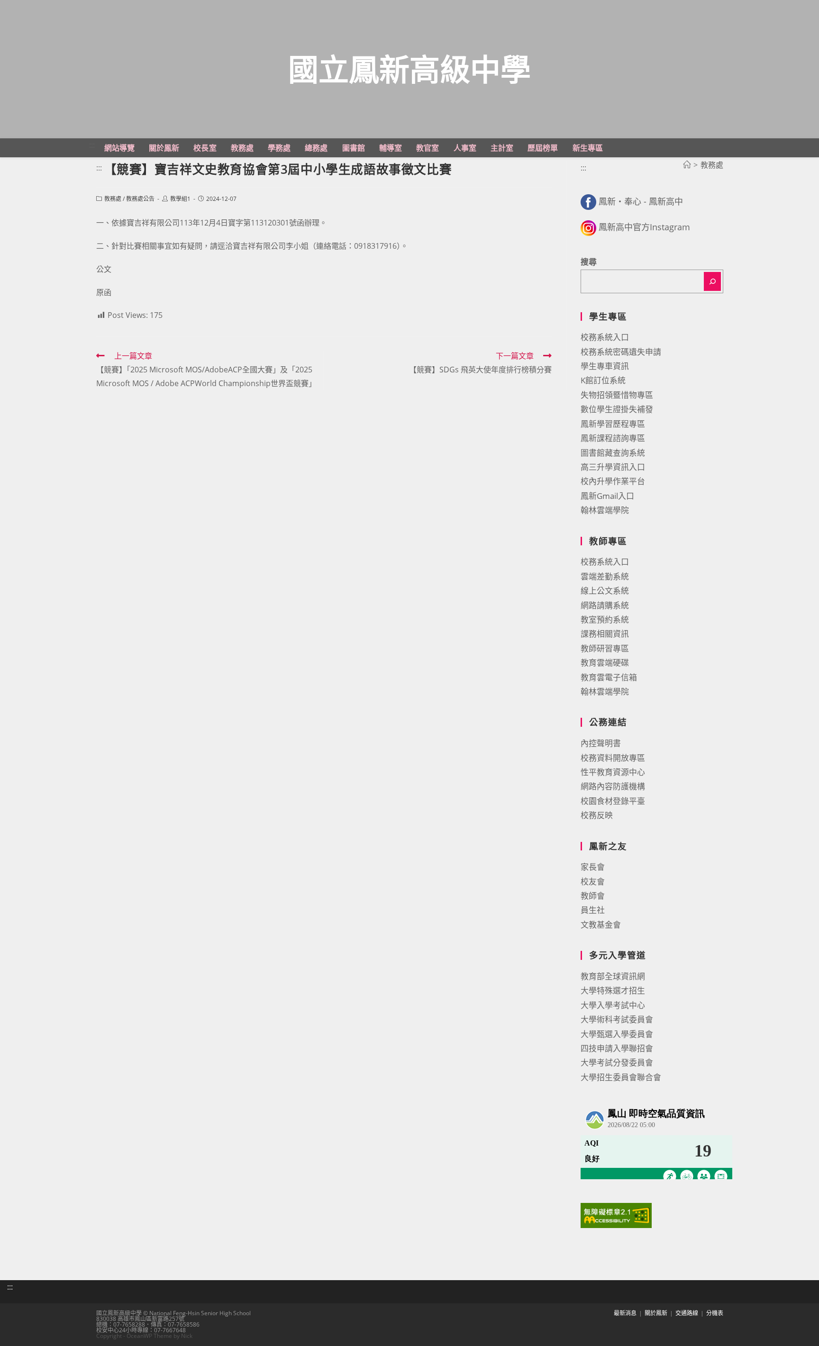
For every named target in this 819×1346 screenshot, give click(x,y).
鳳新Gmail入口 (607, 495)
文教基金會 (601, 924)
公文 (103, 269)
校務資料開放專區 (613, 757)
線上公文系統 (605, 590)
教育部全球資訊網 (613, 976)
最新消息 (625, 1313)
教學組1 (180, 199)
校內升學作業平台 (613, 481)
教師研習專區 (605, 648)
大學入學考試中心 (613, 1005)
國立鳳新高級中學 (409, 69)
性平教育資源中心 (613, 772)
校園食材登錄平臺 (613, 800)
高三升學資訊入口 (613, 466)
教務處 (112, 199)
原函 (103, 292)
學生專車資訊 (605, 366)
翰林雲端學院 (605, 510)
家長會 (593, 866)
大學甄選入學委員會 (617, 1034)
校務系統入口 (605, 337)
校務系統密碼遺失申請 (621, 351)
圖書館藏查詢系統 (613, 452)
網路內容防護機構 (613, 786)
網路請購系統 (605, 605)
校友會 (593, 881)
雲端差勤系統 (605, 576)
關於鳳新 (656, 1313)
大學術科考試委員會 (617, 1019)
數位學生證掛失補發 (617, 409)
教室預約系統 (605, 619)
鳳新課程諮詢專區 (613, 438)
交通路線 (686, 1313)
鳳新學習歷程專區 (613, 423)
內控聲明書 (601, 743)
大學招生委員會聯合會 (621, 1077)
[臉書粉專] (588, 201)
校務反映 (597, 815)
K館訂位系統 (603, 380)
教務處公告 (140, 199)
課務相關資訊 (605, 633)
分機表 (714, 1313)
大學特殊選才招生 (613, 990)
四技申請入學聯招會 (617, 1048)
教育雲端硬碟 (605, 662)
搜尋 (589, 261)
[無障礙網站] (616, 1214)
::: (92, 145)
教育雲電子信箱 (609, 677)
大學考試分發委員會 (617, 1062)
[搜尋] (712, 281)
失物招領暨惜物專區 (617, 394)
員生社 (593, 909)
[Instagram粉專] (588, 227)
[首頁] (687, 165)
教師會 (593, 895)
